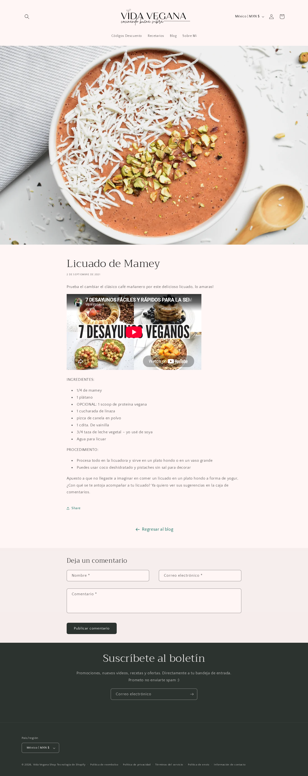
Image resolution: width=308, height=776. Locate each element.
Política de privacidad (136, 764)
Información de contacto (229, 764)
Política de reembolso (104, 764)
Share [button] (76, 508)
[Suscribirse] (191, 694)
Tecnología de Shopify (71, 764)
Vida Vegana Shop (44, 764)
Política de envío (198, 764)
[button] (27, 16)
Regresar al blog (157, 529)
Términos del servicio (169, 764)
